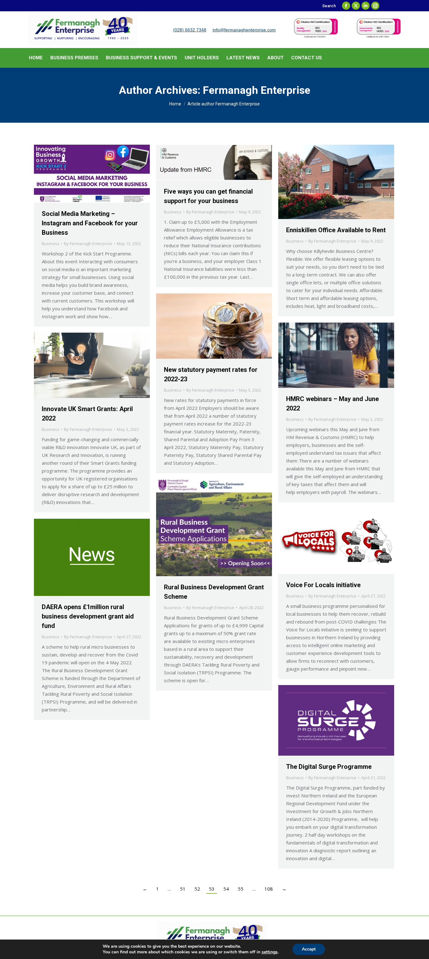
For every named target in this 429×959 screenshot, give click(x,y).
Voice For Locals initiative (323, 585)
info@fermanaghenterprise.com (244, 29)
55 (240, 889)
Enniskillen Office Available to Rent (336, 230)
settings (270, 952)
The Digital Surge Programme (329, 766)
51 (183, 889)
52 (197, 889)
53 (212, 889)
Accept (309, 949)
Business (50, 243)
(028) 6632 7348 (189, 29)
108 (268, 889)
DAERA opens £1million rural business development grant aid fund (88, 616)
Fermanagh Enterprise (256, 90)
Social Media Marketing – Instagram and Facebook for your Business (90, 223)
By (88, 243)
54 (226, 889)
